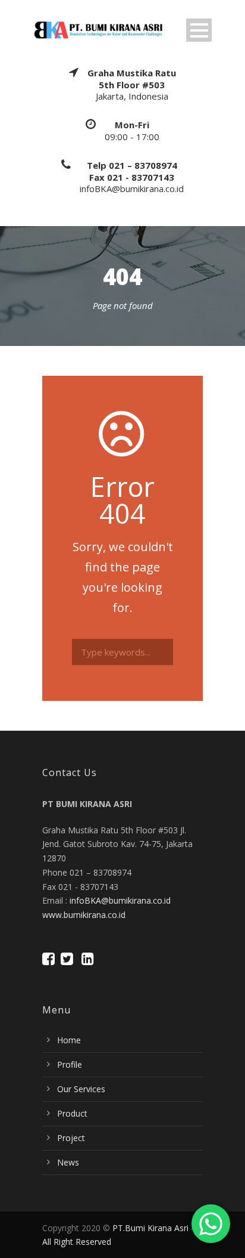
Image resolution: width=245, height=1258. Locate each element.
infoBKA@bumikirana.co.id (120, 900)
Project (71, 1137)
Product (72, 1113)
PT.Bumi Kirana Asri (150, 1228)
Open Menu (199, 30)
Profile (69, 1064)
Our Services (81, 1089)
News (68, 1162)
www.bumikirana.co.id (83, 914)
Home (69, 1040)
